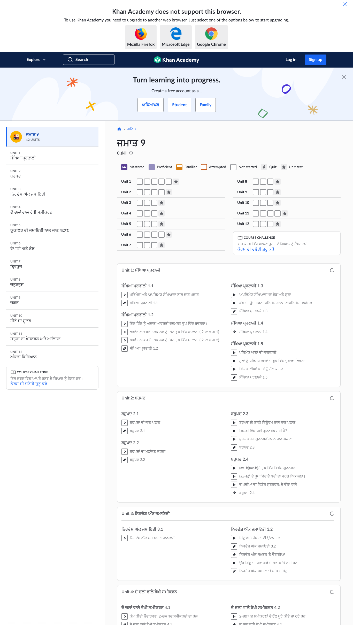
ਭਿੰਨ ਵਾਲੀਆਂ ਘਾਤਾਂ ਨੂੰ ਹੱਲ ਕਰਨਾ (261, 369)
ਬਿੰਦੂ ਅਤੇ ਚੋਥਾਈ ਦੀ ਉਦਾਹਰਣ (259, 538)
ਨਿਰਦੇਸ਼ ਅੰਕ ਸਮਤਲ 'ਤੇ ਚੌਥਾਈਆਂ (262, 555)
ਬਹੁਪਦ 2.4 (247, 493)
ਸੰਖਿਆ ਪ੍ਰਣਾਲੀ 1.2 (144, 348)
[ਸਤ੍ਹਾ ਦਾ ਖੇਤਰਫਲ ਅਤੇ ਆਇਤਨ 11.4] (277, 213)
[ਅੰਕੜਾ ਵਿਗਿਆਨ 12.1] (256, 224)
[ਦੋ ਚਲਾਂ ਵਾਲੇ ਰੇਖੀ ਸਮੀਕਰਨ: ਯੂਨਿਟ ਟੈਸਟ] (161, 213)
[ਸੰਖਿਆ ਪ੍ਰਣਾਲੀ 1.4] (161, 182)
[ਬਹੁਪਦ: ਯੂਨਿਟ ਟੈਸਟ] (169, 192)
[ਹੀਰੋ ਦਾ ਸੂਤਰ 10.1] (270, 203)
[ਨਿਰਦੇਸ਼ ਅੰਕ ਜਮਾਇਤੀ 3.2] (140, 203)
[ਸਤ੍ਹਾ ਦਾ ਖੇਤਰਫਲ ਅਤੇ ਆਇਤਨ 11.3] (270, 213)
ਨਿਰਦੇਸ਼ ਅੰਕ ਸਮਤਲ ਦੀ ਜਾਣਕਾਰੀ (152, 538)
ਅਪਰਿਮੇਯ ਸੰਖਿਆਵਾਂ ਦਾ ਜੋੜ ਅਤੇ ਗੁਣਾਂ (265, 295)
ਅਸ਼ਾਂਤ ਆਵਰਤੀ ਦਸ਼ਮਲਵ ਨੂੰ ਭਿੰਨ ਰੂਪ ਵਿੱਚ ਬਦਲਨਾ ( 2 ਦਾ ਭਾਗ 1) (174, 332)
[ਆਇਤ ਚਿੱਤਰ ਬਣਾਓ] (270, 224)
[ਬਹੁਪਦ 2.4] (161, 192)
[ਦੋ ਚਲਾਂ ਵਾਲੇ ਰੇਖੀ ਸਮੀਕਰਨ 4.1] (140, 213)
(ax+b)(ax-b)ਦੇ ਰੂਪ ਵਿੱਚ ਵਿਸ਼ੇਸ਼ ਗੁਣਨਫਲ (267, 468)
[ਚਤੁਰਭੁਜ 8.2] (270, 182)
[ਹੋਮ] (119, 129)
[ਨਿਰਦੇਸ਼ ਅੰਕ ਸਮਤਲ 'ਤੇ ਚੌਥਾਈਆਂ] (147, 203)
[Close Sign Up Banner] (344, 77)
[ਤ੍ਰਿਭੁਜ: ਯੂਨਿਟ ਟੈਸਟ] (161, 245)
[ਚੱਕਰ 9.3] (270, 192)
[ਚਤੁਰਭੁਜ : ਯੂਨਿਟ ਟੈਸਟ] (277, 182)
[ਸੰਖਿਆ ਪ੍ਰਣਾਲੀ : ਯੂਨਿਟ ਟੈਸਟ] (176, 182)
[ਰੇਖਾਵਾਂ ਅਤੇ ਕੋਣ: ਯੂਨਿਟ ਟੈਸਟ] (169, 235)
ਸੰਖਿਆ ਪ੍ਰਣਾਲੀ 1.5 (253, 377)
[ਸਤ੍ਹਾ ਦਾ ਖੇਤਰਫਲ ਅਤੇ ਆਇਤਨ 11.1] (256, 213)
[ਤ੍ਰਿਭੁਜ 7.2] (147, 245)
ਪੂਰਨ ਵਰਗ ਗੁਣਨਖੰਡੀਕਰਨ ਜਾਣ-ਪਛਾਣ (265, 439)
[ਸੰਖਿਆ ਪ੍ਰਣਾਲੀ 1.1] (140, 182)
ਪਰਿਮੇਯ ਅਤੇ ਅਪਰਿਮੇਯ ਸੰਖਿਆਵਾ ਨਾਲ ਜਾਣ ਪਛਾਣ (164, 295)
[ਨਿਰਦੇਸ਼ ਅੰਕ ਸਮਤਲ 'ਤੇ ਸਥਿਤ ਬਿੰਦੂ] (154, 203)
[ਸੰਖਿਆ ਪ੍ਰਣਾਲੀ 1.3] (154, 182)
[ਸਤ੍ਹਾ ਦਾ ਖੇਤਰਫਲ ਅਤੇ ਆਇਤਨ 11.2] (263, 213)
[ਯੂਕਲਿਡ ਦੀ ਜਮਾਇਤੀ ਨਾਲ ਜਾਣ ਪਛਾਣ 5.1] (154, 224)
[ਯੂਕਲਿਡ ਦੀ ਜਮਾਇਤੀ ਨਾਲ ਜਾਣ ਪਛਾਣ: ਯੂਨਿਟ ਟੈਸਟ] (161, 224)
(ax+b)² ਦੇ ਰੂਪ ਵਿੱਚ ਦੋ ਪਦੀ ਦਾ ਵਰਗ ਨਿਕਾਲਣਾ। (272, 476)
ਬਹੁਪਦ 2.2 (137, 460)
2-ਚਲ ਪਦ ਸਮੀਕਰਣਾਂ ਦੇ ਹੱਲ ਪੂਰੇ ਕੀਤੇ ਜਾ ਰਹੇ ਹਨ (272, 616)
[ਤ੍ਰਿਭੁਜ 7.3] (154, 245)
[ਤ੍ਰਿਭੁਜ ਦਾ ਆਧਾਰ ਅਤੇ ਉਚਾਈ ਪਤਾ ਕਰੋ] (256, 203)
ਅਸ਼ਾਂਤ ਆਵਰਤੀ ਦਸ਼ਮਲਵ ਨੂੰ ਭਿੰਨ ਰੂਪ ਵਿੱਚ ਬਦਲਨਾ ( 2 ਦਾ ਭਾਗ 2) (174, 340)
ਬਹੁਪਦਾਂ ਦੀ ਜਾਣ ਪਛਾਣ (145, 423)
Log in (291, 60)
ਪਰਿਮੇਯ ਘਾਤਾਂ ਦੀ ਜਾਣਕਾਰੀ (257, 352)
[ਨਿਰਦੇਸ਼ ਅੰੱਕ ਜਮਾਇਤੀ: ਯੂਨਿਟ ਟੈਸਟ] (161, 203)
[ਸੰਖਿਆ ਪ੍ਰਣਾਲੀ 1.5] (169, 182)
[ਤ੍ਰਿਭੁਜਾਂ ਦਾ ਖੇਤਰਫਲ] (263, 203)
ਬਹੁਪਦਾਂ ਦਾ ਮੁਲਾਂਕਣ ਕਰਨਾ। (149, 451)
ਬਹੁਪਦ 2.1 (137, 431)
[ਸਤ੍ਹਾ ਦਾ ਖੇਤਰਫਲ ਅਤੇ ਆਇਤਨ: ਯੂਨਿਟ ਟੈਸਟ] (285, 213)
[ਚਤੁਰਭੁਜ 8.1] (263, 182)
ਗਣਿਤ (131, 129)
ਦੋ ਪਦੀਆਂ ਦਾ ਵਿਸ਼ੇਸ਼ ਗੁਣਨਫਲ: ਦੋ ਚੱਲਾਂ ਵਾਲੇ (268, 485)
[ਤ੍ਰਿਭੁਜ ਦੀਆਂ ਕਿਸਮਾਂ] (147, 224)
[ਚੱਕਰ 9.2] (263, 192)
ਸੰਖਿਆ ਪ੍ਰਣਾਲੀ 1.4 (253, 332)
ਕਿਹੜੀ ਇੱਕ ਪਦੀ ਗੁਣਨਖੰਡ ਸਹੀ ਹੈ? (263, 431)
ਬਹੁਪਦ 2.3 (247, 447)
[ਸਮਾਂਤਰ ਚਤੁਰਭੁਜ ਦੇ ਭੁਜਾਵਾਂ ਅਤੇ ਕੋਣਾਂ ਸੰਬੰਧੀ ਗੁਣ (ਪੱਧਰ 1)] (256, 182)
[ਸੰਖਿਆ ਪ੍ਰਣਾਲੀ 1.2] (147, 182)
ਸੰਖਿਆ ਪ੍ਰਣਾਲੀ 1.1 (144, 303)
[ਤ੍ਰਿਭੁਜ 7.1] (140, 245)
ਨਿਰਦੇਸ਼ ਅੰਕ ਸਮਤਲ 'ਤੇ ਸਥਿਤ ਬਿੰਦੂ (263, 571)
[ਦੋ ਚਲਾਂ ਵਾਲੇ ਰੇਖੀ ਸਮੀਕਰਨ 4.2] (147, 213)
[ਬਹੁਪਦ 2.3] (154, 192)
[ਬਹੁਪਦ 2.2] (147, 192)
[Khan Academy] (176, 59)
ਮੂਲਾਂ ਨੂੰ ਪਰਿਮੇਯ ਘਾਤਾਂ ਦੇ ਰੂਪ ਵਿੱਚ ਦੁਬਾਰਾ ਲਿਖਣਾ (272, 361)
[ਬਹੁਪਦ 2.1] (140, 192)
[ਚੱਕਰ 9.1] (256, 192)
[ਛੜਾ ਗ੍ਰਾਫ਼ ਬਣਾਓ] (263, 224)
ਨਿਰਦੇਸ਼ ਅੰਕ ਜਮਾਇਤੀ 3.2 (257, 546)
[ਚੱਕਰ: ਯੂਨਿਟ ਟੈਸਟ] (277, 192)
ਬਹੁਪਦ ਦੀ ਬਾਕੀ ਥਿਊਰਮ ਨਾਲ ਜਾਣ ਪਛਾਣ (267, 423)
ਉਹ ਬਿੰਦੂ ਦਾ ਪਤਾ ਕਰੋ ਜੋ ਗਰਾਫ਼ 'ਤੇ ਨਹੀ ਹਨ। (269, 563)
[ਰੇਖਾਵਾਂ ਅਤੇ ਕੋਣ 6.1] (147, 235)
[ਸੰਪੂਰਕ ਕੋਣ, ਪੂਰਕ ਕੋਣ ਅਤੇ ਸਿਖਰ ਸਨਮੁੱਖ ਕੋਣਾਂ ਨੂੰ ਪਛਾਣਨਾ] (140, 235)
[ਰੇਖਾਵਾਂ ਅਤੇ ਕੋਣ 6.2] (154, 235)
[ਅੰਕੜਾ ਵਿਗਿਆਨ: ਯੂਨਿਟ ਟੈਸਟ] (277, 224)
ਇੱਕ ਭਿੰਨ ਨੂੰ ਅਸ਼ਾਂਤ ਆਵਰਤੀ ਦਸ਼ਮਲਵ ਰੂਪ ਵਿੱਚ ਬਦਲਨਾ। (169, 324)
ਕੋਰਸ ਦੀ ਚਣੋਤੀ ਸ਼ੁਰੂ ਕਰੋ (29, 384)
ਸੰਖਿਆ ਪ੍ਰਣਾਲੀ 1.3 (253, 311)
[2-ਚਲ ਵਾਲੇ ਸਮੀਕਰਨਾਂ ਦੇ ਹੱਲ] (154, 213)
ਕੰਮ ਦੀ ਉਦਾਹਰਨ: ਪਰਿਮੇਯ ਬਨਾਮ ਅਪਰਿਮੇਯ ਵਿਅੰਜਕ (275, 303)
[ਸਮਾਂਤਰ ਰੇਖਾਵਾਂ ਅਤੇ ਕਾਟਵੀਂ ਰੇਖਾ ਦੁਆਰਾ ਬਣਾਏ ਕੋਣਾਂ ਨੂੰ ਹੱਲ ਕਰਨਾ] (161, 235)
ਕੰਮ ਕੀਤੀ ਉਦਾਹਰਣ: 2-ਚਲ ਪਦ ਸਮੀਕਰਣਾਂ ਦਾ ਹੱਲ (163, 616)
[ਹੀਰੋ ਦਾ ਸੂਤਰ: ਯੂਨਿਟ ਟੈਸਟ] (277, 203)
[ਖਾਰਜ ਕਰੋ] (345, 4)
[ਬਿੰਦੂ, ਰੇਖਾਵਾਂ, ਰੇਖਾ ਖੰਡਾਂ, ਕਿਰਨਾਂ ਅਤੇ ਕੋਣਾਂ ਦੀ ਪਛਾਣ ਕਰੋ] (140, 224)
